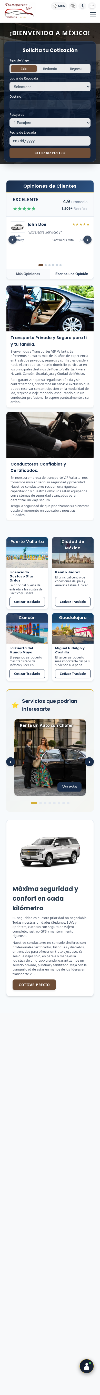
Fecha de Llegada (22, 132)
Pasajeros (16, 114)
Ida (24, 68)
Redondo (50, 68)
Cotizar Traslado (27, 601)
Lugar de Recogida (23, 78)
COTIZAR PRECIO (50, 153)
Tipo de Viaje (19, 60)
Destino (15, 96)
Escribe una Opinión (71, 274)
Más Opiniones (28, 274)
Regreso (76, 68)
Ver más (69, 787)
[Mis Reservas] (92, 6)
